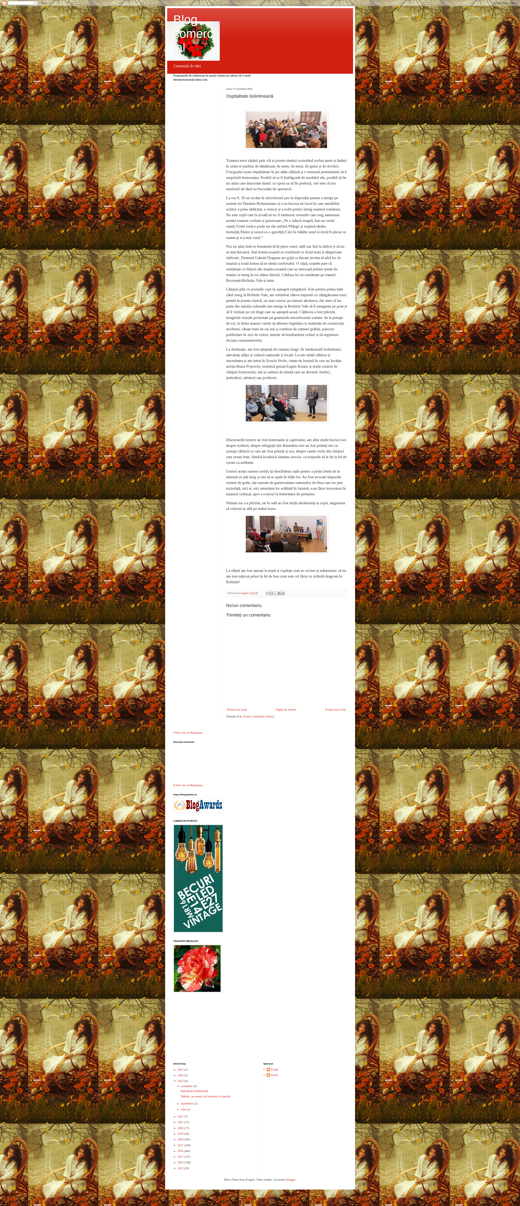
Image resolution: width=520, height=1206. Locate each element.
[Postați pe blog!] (272, 593)
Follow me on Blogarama (188, 732)
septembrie (187, 1103)
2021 (181, 1122)
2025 (181, 1069)
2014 (181, 1162)
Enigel (274, 1069)
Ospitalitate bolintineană (194, 1091)
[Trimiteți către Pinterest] (283, 593)
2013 (181, 1168)
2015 (181, 1156)
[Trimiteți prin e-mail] (268, 593)
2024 (181, 1075)
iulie (184, 1109)
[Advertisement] (260, 1028)
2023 (181, 1081)
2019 (181, 1133)
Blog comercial (193, 33)
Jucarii (274, 1074)
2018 (181, 1139)
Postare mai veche (335, 709)
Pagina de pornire (286, 709)
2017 (181, 1145)
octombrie (187, 1086)
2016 (181, 1151)
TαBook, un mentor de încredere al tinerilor (205, 1096)
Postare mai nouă (237, 709)
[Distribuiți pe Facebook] (279, 593)
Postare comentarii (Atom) (258, 716)
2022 (181, 1116)
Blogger (290, 1179)
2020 (181, 1128)
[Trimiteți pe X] (275, 593)
